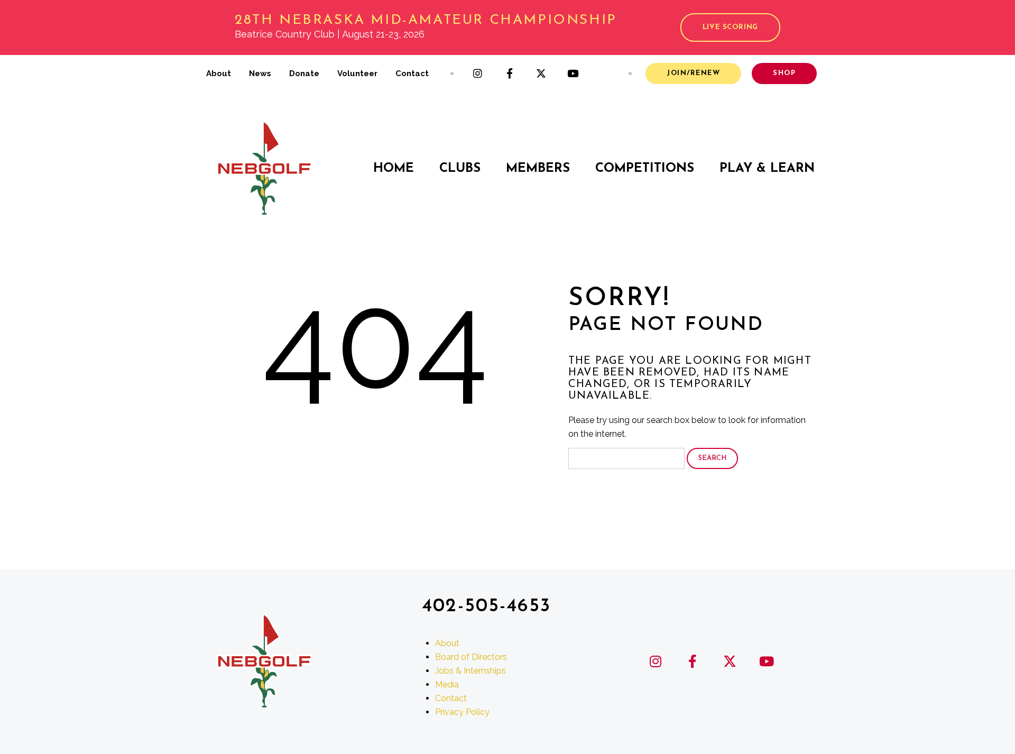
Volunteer (357, 73)
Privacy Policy (462, 712)
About (218, 73)
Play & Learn (767, 168)
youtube (573, 73)
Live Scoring (730, 27)
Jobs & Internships (470, 671)
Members (538, 168)
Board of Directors (471, 657)
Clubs (460, 168)
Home (393, 168)
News (260, 73)
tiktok (604, 73)
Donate (304, 73)
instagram (477, 73)
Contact (412, 73)
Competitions (644, 168)
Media (447, 684)
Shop (784, 73)
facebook (509, 73)
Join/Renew (693, 73)
